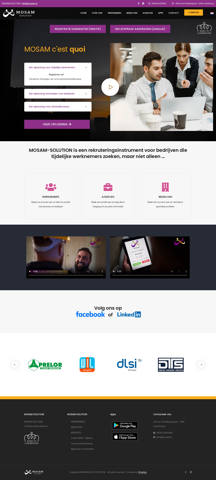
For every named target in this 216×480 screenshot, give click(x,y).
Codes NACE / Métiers (82, 438)
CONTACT (173, 12)
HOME (84, 12)
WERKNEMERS (114, 12)
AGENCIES (148, 12)
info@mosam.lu (29, 3)
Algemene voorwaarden (82, 449)
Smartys (143, 472)
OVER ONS (97, 12)
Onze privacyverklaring (81, 443)
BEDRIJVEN (132, 12)
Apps (160, 12)
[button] (201, 365)
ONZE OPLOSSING (55, 124)
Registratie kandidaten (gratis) (78, 29)
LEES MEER (51, 216)
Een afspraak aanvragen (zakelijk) (140, 29)
